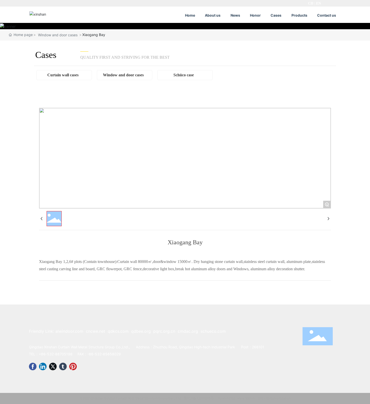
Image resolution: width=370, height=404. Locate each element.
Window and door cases (58, 35)
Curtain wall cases (63, 75)
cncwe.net (95, 331)
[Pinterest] (73, 366)
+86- (43, 354)
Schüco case (183, 75)
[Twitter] (53, 366)
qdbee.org (141, 331)
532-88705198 (59, 354)
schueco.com (213, 331)
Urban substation (278, 398)
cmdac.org (188, 331)
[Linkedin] (43, 366)
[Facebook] (32, 366)
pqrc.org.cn (164, 331)
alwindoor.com (69, 331)
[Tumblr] (63, 366)
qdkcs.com (118, 331)
